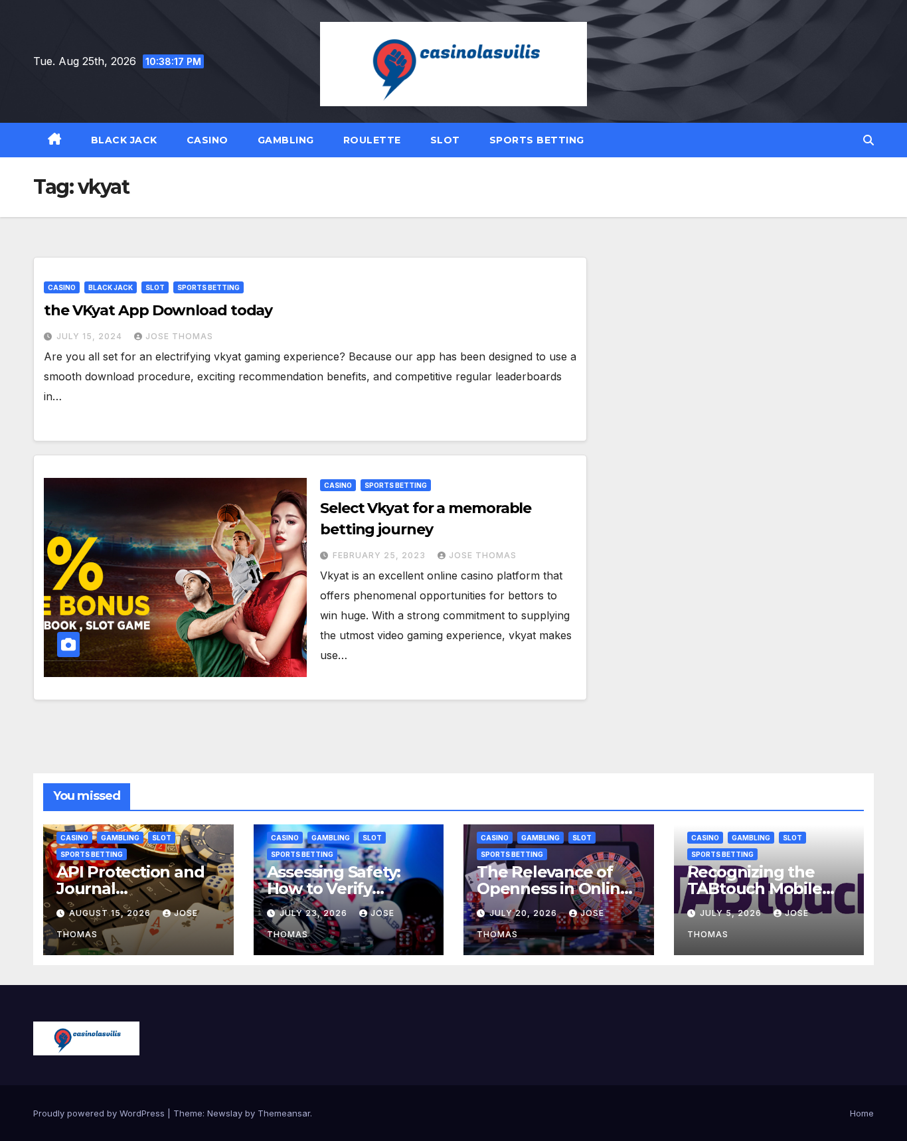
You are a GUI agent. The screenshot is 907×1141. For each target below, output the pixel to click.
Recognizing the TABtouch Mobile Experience (754, 888)
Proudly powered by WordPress (100, 1113)
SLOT (445, 140)
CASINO (207, 140)
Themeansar (284, 1113)
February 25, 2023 (380, 555)
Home (862, 1113)
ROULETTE (372, 140)
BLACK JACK (124, 140)
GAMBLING (286, 140)
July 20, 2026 (524, 913)
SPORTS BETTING (536, 140)
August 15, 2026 (111, 913)
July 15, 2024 (90, 336)
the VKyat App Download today (158, 310)
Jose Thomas (179, 336)
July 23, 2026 (315, 913)
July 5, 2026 (732, 913)
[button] (868, 140)
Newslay (224, 1113)
